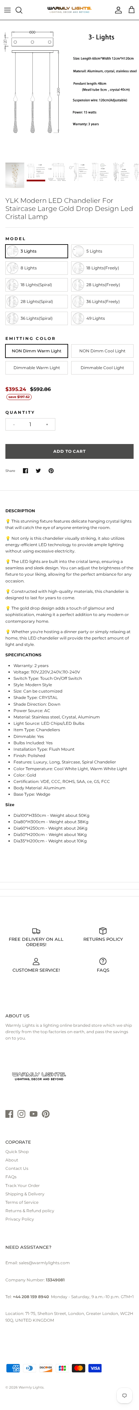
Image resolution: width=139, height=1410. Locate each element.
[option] (69, 89)
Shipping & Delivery (25, 1193)
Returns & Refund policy (29, 1210)
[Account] (116, 10)
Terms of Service (21, 1202)
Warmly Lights (31, 1387)
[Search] (22, 10)
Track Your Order (22, 1185)
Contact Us (16, 1168)
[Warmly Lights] (69, 10)
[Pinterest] (46, 1114)
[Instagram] (21, 1114)
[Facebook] (9, 1114)
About (11, 1159)
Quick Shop (17, 1151)
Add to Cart (69, 451)
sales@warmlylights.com (44, 1262)
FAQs (11, 1176)
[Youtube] (33, 1114)
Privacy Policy (19, 1219)
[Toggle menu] (7, 10)
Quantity (20, 412)
